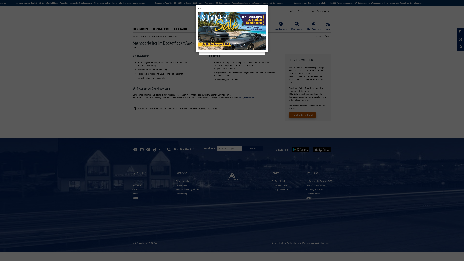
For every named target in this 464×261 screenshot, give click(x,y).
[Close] (264, 8)
